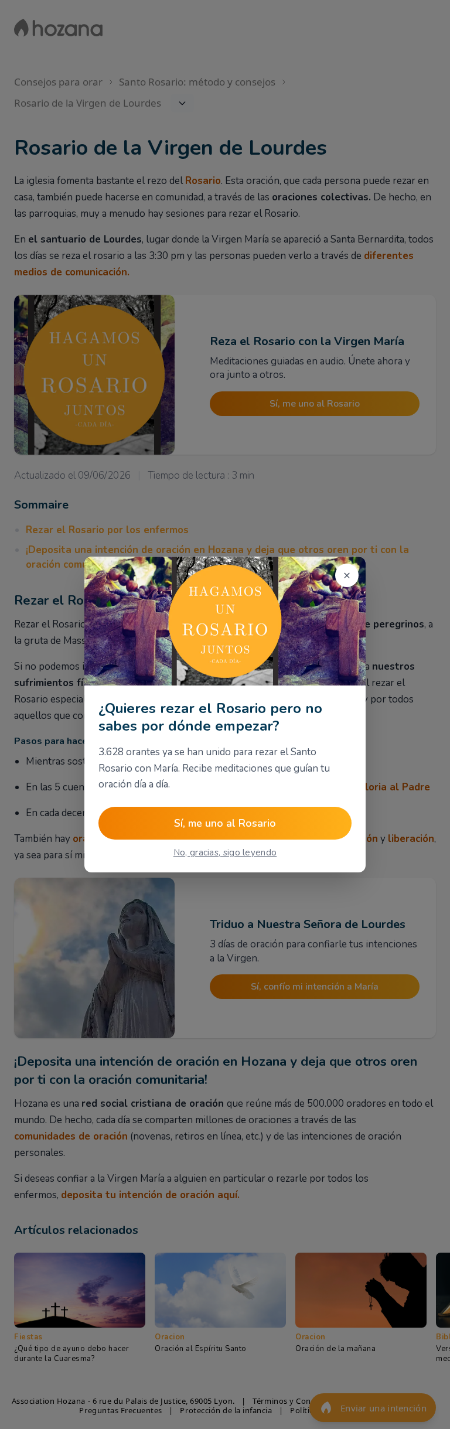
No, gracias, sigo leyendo (225, 852)
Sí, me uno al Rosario (225, 823)
